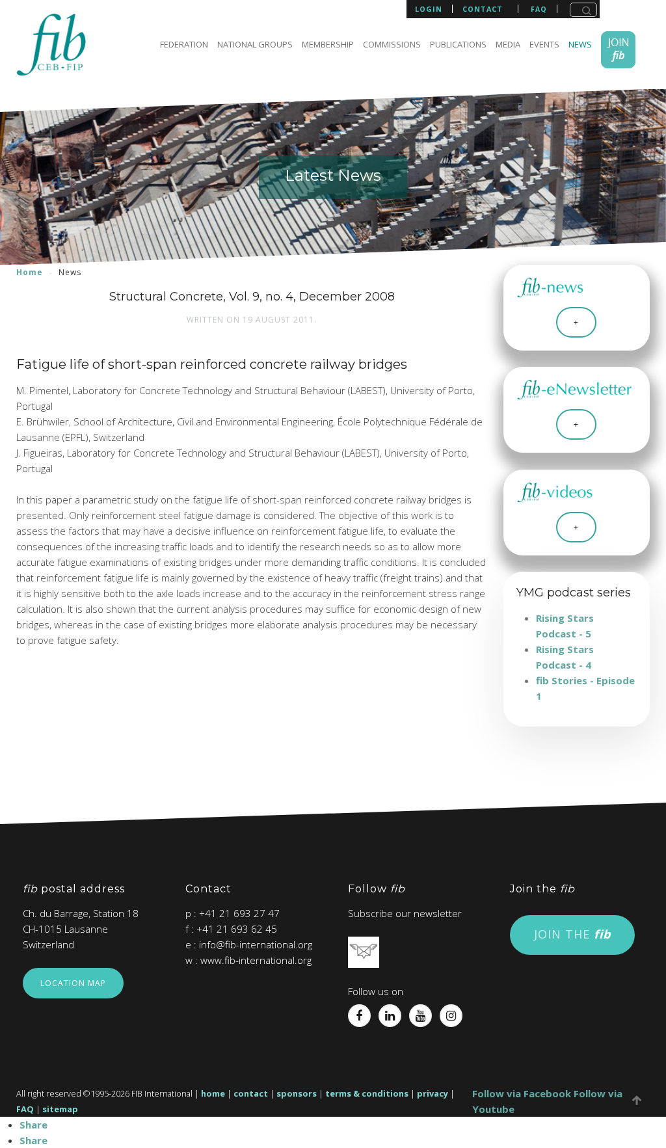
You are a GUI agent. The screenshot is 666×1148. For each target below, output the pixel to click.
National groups (255, 44)
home (213, 1093)
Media (508, 44)
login (428, 9)
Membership (328, 44)
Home (29, 272)
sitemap (60, 1109)
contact (482, 9)
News (580, 44)
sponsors (296, 1093)
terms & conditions (366, 1093)
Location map (73, 983)
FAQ (25, 1109)
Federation (184, 44)
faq (539, 9)
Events (544, 44)
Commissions (392, 44)
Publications (458, 44)
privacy (432, 1093)
